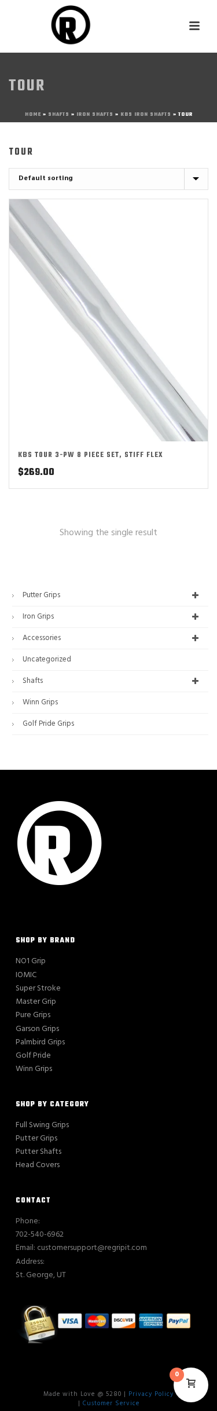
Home (33, 114)
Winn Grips (40, 702)
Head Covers (38, 1165)
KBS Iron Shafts (145, 114)
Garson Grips (37, 1029)
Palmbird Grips (40, 1042)
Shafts (58, 114)
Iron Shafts (94, 114)
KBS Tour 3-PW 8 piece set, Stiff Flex (90, 455)
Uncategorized (47, 659)
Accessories (42, 638)
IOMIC (26, 975)
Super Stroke (38, 988)
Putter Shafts (38, 1151)
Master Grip (36, 1001)
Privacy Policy (151, 1394)
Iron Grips (38, 617)
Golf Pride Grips (48, 724)
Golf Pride (33, 1055)
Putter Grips (41, 595)
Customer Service (111, 1403)
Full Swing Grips (42, 1125)
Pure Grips (33, 1015)
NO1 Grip (31, 961)
